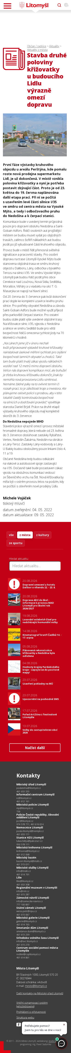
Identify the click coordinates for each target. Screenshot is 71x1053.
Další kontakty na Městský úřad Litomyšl (39, 993)
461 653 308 (22, 884)
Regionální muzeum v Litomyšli (36, 887)
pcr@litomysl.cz (24, 821)
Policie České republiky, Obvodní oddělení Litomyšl (37, 816)
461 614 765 (22, 924)
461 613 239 (22, 934)
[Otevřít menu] (7, 6)
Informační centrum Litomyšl (35, 794)
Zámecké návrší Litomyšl (32, 897)
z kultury (42, 535)
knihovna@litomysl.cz (28, 851)
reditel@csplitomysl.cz (28, 954)
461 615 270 (22, 944)
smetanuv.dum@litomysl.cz (31, 931)
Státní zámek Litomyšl (31, 907)
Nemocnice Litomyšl (29, 827)
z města (24, 535)
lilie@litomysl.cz (24, 881)
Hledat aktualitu (18, 558)
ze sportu (15, 543)
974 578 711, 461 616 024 (30, 824)
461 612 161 (22, 801)
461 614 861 (22, 957)
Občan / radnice (36, 46)
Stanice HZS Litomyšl (30, 837)
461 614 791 (22, 874)
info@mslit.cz (23, 871)
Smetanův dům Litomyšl (32, 927)
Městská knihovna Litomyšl (34, 847)
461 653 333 (22, 791)
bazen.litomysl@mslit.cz (29, 861)
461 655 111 (22, 834)
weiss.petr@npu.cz (26, 911)
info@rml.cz (22, 891)
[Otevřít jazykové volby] (66, 5)
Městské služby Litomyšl (32, 867)
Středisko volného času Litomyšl (37, 938)
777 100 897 (22, 904)
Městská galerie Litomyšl (33, 917)
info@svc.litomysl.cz (27, 941)
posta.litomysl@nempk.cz (30, 831)
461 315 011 (22, 864)
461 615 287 (22, 894)
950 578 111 (22, 844)
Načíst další (35, 747)
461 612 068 (22, 854)
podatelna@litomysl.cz (28, 788)
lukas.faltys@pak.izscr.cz (29, 841)
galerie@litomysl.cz (26, 921)
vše (11, 535)
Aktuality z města (37, 50)
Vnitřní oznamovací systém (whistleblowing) (32, 1004)
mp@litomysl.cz (24, 808)
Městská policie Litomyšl (32, 804)
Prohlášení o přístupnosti (31, 1012)
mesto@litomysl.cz (36, 986)
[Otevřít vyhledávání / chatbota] (59, 5)
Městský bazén (26, 857)
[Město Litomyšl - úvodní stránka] (33, 5)
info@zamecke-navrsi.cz (29, 901)
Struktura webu (25, 1017)
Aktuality (54, 46)
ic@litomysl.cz (23, 798)
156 (18, 811)
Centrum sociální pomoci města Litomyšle (37, 949)
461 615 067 (22, 914)
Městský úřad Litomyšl (31, 784)
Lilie (19, 877)
